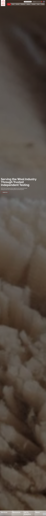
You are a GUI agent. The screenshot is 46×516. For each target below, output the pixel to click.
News (38, 4)
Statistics (28, 4)
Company (33, 4)
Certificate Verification (28, 1)
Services (17, 4)
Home (9, 4)
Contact (42, 4)
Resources (23, 4)
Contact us (5, 192)
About (13, 4)
